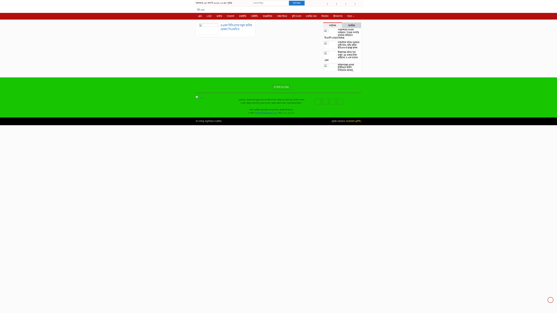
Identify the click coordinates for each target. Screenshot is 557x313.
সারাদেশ (230, 16)
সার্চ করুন (297, 3)
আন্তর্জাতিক (267, 16)
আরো (349, 16)
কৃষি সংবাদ (296, 16)
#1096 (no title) (281, 87)
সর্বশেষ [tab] (332, 25)
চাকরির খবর (311, 16)
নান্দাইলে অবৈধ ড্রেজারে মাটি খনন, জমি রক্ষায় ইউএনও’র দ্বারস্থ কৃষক (348, 45)
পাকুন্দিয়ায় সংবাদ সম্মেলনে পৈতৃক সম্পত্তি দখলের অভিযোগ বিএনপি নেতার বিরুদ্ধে (341, 34)
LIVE (209, 16)
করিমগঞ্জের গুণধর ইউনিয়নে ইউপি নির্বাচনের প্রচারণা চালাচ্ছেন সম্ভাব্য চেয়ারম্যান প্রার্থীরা (340, 69)
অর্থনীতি (254, 16)
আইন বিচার (282, 16)
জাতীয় (219, 16)
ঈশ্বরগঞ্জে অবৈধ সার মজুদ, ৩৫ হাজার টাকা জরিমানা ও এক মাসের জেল (341, 56)
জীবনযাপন (337, 16)
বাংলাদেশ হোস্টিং (353, 121)
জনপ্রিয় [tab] (351, 25)
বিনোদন (324, 16)
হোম (200, 16)
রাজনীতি (242, 16)
